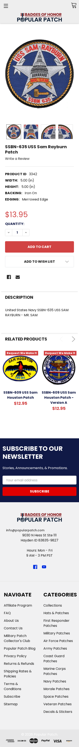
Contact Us (13, 628)
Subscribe (12, 696)
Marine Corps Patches (54, 671)
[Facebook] (9, 277)
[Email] (17, 277)
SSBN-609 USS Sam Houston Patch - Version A (59, 397)
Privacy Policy (15, 656)
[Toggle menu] (6, 6)
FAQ (7, 613)
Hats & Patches (56, 613)
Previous (62, 339)
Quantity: (14, 223)
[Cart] (73, 5)
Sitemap (11, 704)
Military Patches (56, 633)
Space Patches (55, 696)
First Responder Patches (56, 623)
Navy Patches (54, 681)
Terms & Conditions (12, 686)
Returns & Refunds (19, 663)
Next (72, 339)
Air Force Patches (58, 640)
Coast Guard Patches (53, 659)
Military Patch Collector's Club (17, 638)
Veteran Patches (57, 704)
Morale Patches (56, 688)
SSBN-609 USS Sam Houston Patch (20, 395)
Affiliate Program (18, 605)
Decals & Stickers (57, 711)
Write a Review (17, 158)
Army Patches (55, 648)
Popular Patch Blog (19, 648)
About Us (11, 620)
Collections (52, 605)
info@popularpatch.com (25, 530)
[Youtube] (44, 567)
